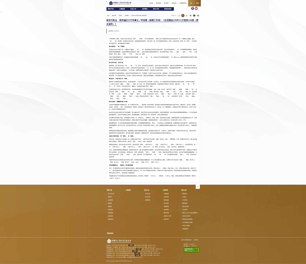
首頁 (108, 15)
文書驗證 (122, 9)
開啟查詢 (191, 3)
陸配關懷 (166, 206)
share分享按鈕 (198, 15)
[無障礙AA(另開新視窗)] (192, 252)
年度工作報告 (186, 225)
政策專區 (166, 209)
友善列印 (194, 15)
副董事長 (110, 200)
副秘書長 (110, 209)
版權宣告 (196, 239)
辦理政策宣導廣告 (187, 219)
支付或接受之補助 (187, 222)
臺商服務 (166, 200)
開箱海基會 (167, 9)
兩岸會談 (166, 212)
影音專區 (166, 219)
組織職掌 (110, 212)
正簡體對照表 (183, 3)
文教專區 (166, 197)
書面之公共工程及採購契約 (190, 212)
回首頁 (151, 3)
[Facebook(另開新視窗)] (192, 8)
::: (106, 1)
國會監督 (184, 203)
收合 (198, 187)
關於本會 (111, 9)
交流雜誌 (127, 15)
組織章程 (110, 216)
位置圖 (131, 245)
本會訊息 (147, 193)
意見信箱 (174, 3)
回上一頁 (190, 15)
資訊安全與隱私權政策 (186, 239)
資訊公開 (156, 9)
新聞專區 (147, 200)
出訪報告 (184, 209)
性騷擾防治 (185, 228)
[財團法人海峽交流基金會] (120, 3)
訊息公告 (133, 9)
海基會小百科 (167, 216)
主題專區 (145, 9)
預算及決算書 (186, 216)
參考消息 (147, 197)
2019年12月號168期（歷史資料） (139, 15)
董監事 (110, 203)
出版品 (120, 15)
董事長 (110, 197)
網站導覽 (158, 3)
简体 (197, 3)
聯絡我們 (110, 219)
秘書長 (110, 206)
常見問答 (166, 3)
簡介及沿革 (111, 193)
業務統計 (184, 193)
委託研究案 (185, 206)
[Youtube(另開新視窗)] (196, 8)
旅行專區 (166, 203)
